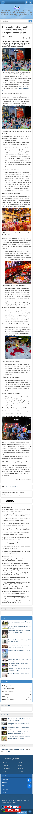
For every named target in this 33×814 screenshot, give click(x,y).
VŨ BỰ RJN (7, 751)
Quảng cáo (20, 768)
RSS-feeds (20, 771)
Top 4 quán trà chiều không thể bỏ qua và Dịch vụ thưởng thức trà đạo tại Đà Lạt (16, 515)
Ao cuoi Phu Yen (6, 749)
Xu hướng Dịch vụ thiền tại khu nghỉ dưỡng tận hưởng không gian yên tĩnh (15, 533)
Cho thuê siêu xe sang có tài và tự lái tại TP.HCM (18, 728)
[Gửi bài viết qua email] (24, 38)
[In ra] (27, 38)
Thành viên (5, 765)
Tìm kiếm (5, 771)
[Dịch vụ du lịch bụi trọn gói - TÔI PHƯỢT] (16, 7)
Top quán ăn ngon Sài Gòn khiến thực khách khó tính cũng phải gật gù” (18, 732)
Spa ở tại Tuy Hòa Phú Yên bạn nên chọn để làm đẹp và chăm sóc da (19, 646)
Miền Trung (5, 779)
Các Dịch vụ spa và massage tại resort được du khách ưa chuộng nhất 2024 (15, 524)
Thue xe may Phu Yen (18, 749)
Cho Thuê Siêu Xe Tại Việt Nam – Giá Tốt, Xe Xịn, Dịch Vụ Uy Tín (19, 719)
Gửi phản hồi (23, 812)
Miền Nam (4, 782)
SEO (3, 786)
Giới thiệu (5, 762)
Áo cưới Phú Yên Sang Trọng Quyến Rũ (18, 674)
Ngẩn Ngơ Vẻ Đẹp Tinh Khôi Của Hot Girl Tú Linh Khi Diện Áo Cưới (19, 631)
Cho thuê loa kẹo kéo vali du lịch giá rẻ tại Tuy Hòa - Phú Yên (19, 640)
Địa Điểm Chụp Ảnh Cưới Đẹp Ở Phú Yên (19, 650)
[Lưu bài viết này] (30, 38)
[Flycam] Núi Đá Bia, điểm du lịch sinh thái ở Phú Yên (19, 627)
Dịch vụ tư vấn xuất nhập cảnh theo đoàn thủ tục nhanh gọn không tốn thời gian (15, 592)
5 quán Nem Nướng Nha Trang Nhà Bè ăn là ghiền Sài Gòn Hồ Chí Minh (19, 737)
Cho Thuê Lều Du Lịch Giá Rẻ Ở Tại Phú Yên (19, 623)
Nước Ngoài (5, 789)
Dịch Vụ (4, 792)
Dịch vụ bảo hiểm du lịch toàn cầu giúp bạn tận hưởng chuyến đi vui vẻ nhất (15, 597)
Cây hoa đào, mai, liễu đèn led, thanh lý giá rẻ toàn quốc (18, 664)
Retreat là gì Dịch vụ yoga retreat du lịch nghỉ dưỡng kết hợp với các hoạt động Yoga (15, 529)
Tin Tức (20, 762)
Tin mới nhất (4, 715)
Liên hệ (20, 765)
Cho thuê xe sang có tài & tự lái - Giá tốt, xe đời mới (19, 724)
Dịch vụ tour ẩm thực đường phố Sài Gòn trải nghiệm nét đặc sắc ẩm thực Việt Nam (15, 564)
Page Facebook (5, 705)
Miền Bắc (4, 776)
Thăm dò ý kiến (6, 768)
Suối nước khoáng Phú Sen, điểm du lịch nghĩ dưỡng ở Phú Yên (19, 669)
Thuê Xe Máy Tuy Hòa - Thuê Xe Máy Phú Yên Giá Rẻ (19, 660)
